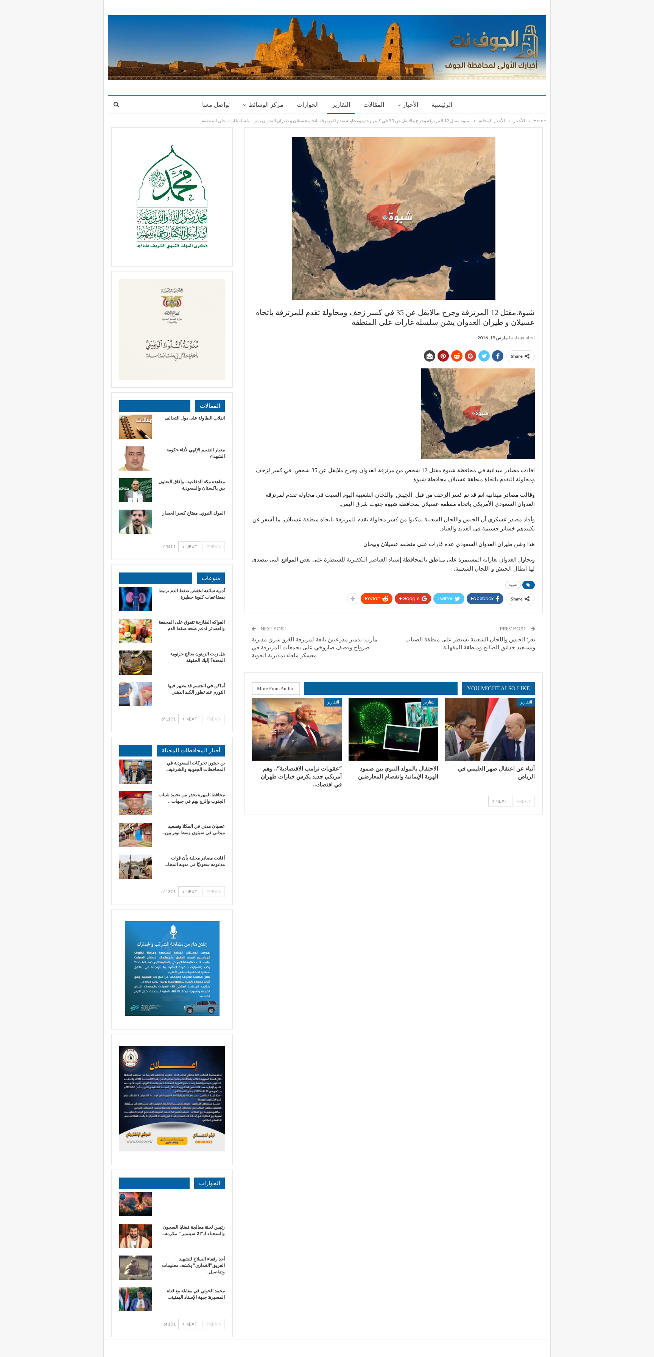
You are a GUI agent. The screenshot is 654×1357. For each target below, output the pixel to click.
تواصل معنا (216, 104)
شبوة (513, 585)
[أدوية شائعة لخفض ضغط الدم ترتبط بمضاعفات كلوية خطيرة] (135, 599)
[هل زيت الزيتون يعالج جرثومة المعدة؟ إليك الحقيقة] (135, 662)
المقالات (373, 104)
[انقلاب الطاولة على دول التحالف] (135, 427)
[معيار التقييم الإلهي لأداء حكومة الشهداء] (135, 458)
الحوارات (308, 104)
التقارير (341, 104)
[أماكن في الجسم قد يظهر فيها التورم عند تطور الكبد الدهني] (135, 694)
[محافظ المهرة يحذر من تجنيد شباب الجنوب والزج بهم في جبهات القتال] (135, 803)
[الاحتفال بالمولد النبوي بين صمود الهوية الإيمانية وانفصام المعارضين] (393, 729)
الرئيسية (441, 104)
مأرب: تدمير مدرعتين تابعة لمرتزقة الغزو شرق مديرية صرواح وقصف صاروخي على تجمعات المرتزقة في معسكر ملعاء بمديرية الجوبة (314, 647)
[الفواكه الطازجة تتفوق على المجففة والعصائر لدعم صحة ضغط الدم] (135, 631)
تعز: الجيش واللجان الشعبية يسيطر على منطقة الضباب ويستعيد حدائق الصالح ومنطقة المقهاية (470, 643)
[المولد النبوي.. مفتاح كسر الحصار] (135, 522)
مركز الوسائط (265, 104)
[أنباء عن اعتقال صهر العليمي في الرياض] (490, 729)
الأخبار (410, 104)
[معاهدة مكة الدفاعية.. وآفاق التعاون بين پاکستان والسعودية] (135, 490)
